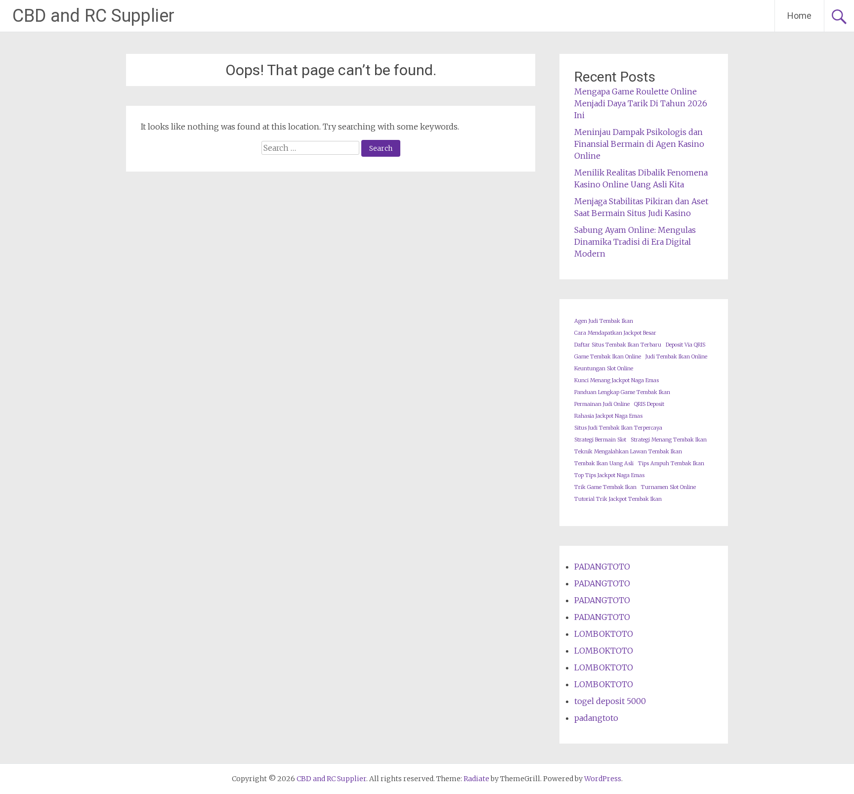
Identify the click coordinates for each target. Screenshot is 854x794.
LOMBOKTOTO (603, 634)
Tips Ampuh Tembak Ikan (671, 463)
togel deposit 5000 (610, 701)
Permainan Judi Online (602, 404)
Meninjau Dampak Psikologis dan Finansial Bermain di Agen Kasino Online (639, 144)
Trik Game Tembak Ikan (605, 487)
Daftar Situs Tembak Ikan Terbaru (617, 345)
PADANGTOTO (602, 567)
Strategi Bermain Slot (600, 440)
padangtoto (596, 718)
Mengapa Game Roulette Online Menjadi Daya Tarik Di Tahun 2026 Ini (640, 103)
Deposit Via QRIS (685, 345)
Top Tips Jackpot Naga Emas (609, 475)
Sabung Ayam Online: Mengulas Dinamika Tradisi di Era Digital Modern (635, 242)
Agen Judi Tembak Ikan (603, 321)
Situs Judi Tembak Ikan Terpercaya (618, 428)
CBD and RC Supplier (93, 15)
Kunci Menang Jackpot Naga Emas (616, 380)
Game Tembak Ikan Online (607, 356)
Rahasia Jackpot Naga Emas (608, 416)
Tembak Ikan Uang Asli (604, 463)
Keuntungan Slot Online (603, 368)
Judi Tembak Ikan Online (676, 356)
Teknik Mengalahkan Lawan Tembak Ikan (628, 451)
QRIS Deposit (649, 404)
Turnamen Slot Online (668, 487)
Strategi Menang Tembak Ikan (669, 440)
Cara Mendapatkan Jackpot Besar (615, 333)
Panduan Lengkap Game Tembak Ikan (622, 392)
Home (799, 15)
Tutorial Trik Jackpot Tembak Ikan (618, 499)
